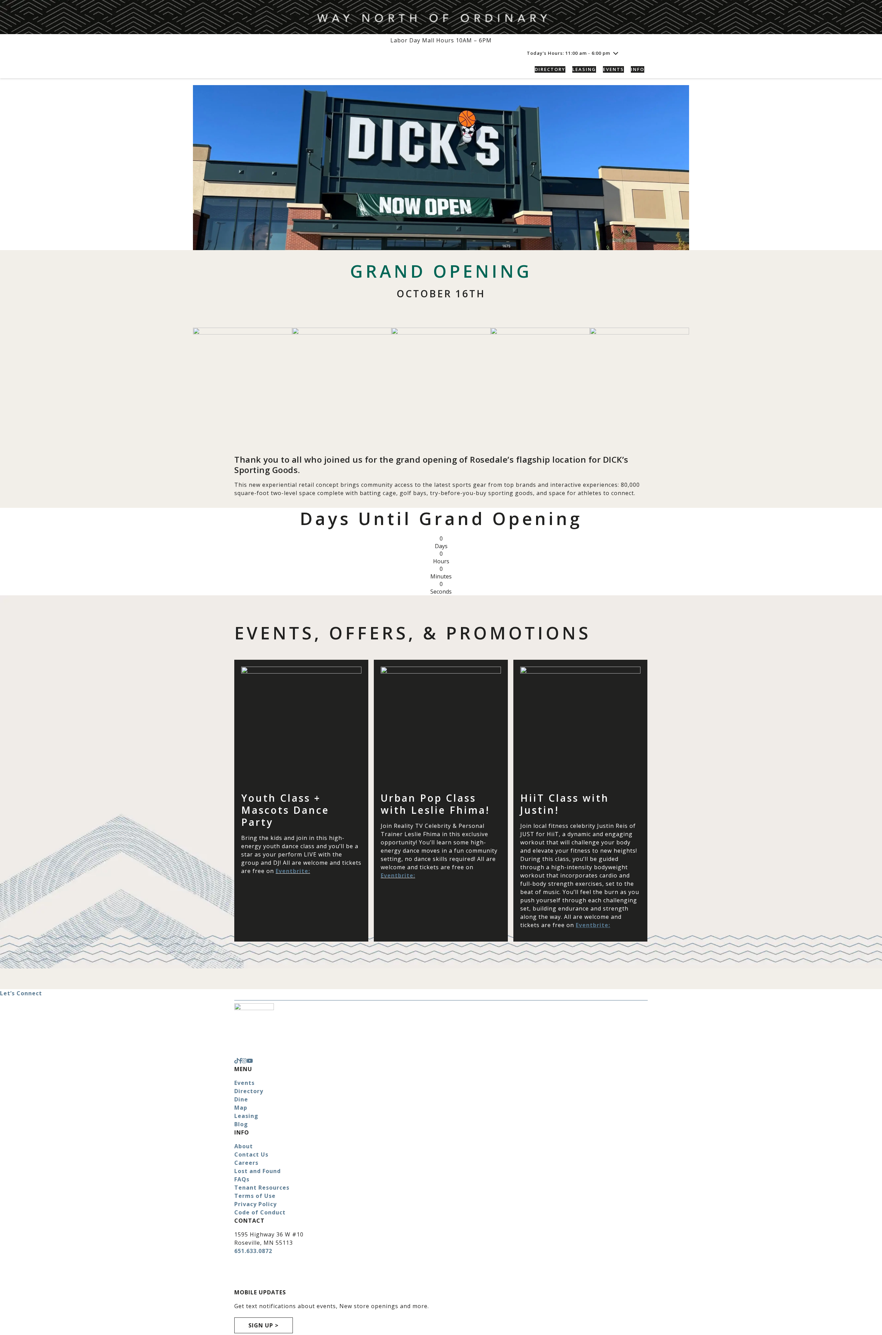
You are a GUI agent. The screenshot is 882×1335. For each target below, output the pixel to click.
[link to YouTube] (250, 1061)
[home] (282, 69)
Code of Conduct (260, 1212)
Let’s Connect (21, 993)
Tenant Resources (261, 1187)
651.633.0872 (253, 1251)
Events (244, 1083)
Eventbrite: (293, 871)
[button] (640, 53)
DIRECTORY (550, 69)
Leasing (246, 1116)
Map (240, 1107)
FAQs (241, 1179)
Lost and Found (257, 1171)
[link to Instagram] (244, 1061)
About (243, 1146)
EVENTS (613, 69)
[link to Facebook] (240, 1061)
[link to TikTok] (236, 1061)
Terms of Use (255, 1196)
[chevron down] (615, 53)
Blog (241, 1124)
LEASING (584, 69)
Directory (248, 1091)
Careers (246, 1163)
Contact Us (251, 1154)
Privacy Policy (255, 1204)
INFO (637, 69)
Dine (241, 1099)
